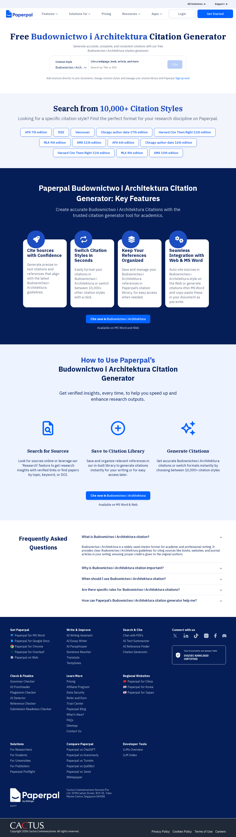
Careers (220, 831)
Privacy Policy (161, 831)
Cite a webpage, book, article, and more (115, 61)
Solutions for (82, 14)
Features (52, 14)
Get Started (215, 14)
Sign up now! (183, 78)
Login (182, 14)
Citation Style (63, 62)
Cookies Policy (182, 831)
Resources (133, 14)
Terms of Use (204, 831)
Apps (159, 14)
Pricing (106, 14)
